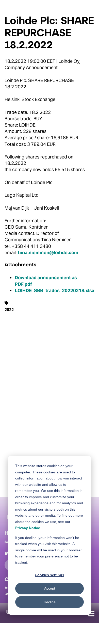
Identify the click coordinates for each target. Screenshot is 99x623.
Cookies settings (49, 575)
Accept (49, 588)
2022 (9, 309)
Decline (50, 602)
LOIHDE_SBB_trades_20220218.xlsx (54, 290)
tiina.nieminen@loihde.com (48, 252)
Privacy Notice (27, 528)
